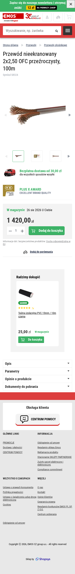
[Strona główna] (22, 17)
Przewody (31, 45)
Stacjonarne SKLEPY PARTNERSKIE (55, 457)
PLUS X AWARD (30, 189)
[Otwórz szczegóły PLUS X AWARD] (10, 191)
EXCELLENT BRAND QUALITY (35, 192)
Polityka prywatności (13, 492)
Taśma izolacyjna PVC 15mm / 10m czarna (37, 314)
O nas (40, 487)
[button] (67, 30)
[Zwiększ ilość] (22, 230)
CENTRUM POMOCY (12, 452)
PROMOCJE (8, 442)
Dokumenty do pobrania (21, 387)
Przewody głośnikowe (55, 45)
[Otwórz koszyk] (69, 17)
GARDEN (23, 303)
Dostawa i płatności (12, 447)
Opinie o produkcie (18, 379)
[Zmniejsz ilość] (10, 230)
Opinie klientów (45, 497)
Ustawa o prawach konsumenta (18, 487)
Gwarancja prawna (46, 501)
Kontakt (41, 492)
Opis (8, 364)
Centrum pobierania (47, 514)
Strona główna (10, 45)
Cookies (7, 504)
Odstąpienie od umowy (49, 442)
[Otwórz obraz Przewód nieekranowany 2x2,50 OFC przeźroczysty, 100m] (18, 156)
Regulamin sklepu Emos (49, 447)
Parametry (12, 371)
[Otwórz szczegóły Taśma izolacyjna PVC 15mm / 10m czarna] (26, 293)
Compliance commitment (50, 469)
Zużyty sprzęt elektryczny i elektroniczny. (50, 463)
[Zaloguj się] (47, 17)
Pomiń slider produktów (38, 277)
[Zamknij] (71, 4)
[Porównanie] (58, 17)
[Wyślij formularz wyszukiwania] (56, 30)
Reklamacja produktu (48, 452)
